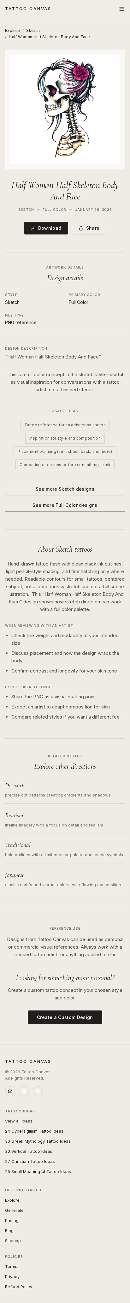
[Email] (10, 1091)
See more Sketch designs (65, 489)
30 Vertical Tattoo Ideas (28, 1151)
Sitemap (13, 1240)
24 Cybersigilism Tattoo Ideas (34, 1131)
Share (93, 228)
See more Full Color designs (64, 505)
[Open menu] (122, 9)
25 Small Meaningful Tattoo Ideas (38, 1171)
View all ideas (18, 1120)
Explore (12, 30)
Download (50, 228)
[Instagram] (24, 1091)
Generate (14, 1210)
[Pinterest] (38, 1091)
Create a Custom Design (65, 1017)
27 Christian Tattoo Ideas (30, 1161)
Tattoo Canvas (28, 8)
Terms (11, 1266)
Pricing (12, 1220)
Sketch (33, 30)
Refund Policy (18, 1286)
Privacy (12, 1276)
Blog (9, 1230)
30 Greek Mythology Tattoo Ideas (38, 1141)
